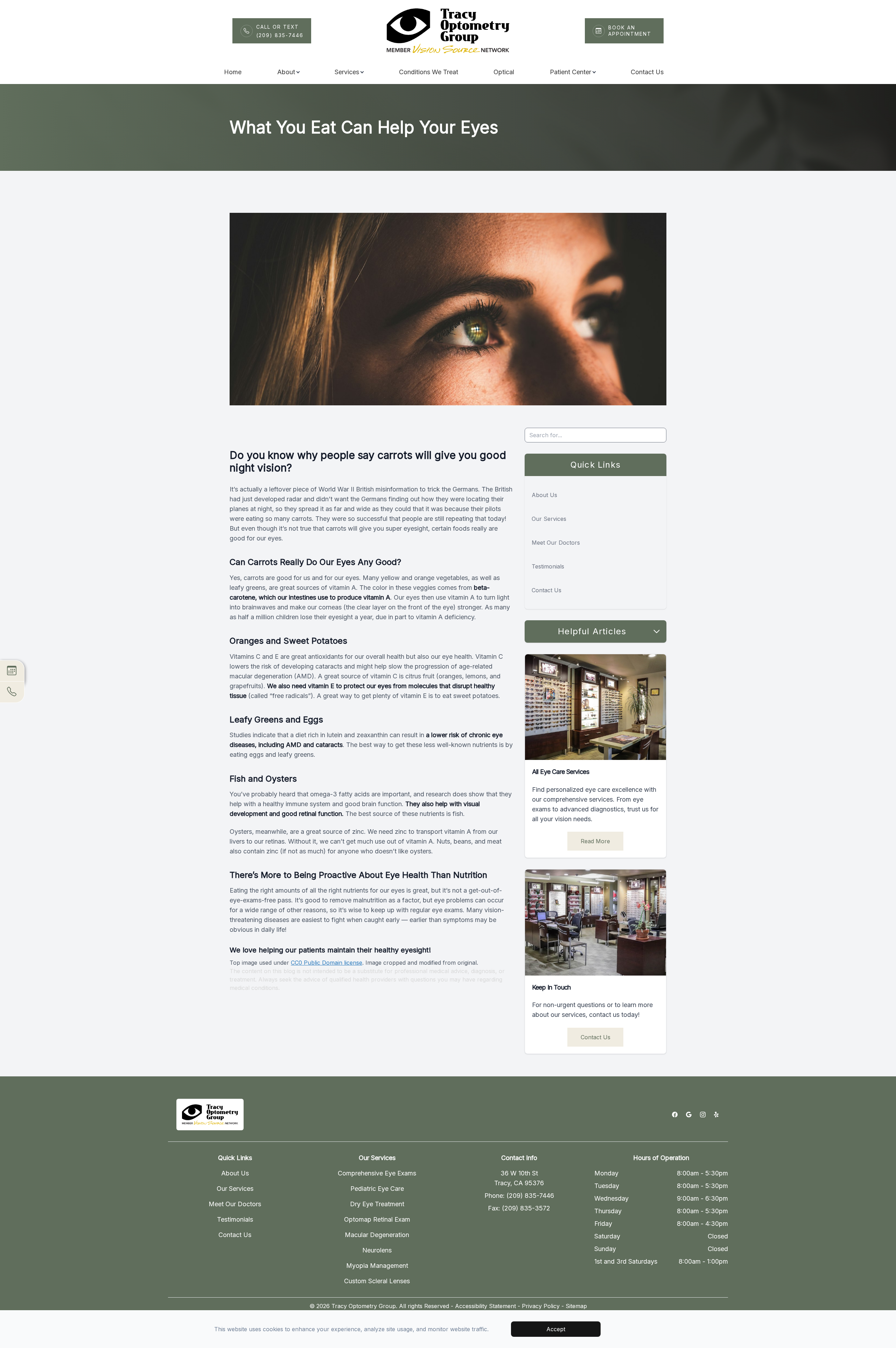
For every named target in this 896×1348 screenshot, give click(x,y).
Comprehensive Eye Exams (377, 1173)
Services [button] (347, 72)
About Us (544, 494)
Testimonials (548, 566)
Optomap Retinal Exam (377, 1219)
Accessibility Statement (485, 1305)
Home (232, 72)
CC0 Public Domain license (326, 962)
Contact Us (647, 72)
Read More (595, 841)
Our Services (549, 518)
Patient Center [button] (570, 72)
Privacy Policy (541, 1305)
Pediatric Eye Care (377, 1188)
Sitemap (576, 1305)
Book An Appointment (629, 31)
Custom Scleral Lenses (377, 1281)
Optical (503, 72)
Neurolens (377, 1250)
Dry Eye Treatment (377, 1204)
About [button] (286, 72)
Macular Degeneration (377, 1234)
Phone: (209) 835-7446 (519, 1195)
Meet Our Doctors (556, 542)
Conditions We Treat (428, 72)
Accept (555, 1329)
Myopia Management (377, 1265)
